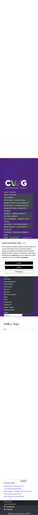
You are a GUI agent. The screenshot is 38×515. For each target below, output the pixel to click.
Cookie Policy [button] (15, 255)
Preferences (19, 271)
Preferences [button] (24, 257)
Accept (19, 263)
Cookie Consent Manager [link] (9, 243)
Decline (19, 267)
